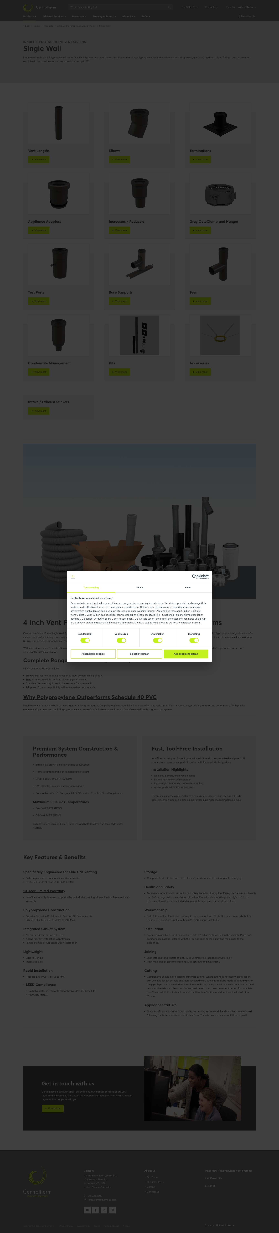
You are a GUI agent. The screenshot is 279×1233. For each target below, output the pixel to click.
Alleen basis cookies (93, 653)
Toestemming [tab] (91, 587)
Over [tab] (188, 587)
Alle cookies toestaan (186, 653)
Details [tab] (140, 587)
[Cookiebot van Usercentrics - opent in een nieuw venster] (194, 576)
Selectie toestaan (139, 653)
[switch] (121, 640)
